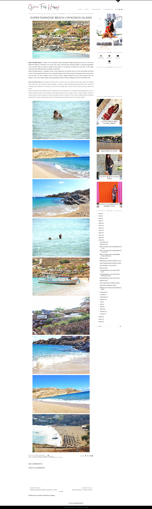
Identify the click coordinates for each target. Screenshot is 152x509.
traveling (51, 456)
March (102, 309)
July (101, 302)
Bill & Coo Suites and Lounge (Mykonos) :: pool (110, 247)
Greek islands (37, 456)
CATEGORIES (95, 9)
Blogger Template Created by (76, 507)
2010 (100, 321)
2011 (100, 319)
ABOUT (87, 9)
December (103, 242)
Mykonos (44, 456)
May (101, 304)
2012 (100, 317)
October (102, 294)
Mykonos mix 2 (104, 280)
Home (61, 491)
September (103, 297)
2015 (100, 235)
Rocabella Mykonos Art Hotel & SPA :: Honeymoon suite (110, 274)
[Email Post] (48, 455)
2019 (100, 225)
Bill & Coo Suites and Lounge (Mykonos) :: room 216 (110, 251)
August (102, 299)
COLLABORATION (108, 9)
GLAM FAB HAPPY (78, 503)
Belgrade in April (109, 151)
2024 (100, 213)
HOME (80, 9)
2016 (100, 232)
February (102, 311)
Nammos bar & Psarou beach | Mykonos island (110, 288)
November (103, 292)
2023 (100, 216)
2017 (100, 230)
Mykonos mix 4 (104, 258)
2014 (100, 237)
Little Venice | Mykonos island (108, 285)
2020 (100, 223)
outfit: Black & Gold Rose (109, 178)
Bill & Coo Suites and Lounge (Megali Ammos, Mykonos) (110, 255)
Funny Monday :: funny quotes (108, 265)
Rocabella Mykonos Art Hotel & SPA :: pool (110, 271)
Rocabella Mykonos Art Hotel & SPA (109, 278)
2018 (100, 228)
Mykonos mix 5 (104, 244)
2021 (100, 221)
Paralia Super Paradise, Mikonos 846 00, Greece (48, 457)
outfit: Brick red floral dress (109, 122)
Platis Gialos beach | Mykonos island (110, 283)
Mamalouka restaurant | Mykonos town (110, 260)
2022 (100, 218)
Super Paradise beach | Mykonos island (110, 263)
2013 (100, 240)
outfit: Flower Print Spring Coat (109, 205)
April (101, 306)
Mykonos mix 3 (104, 268)
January (102, 314)
